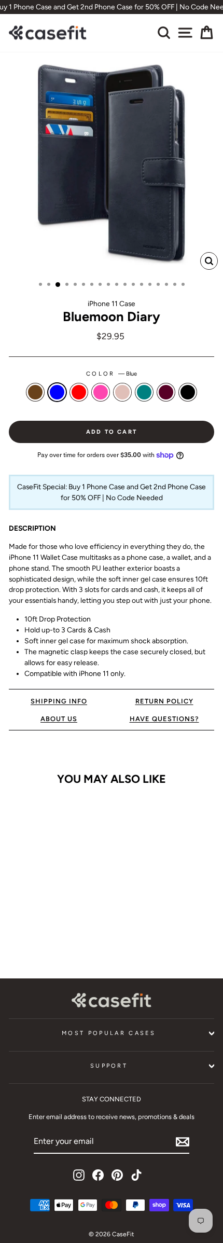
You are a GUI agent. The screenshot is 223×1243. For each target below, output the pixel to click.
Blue (57, 392)
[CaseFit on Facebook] (98, 1175)
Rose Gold (122, 392)
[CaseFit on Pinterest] (117, 1175)
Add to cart (47, 938)
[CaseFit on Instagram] (79, 1175)
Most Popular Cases (109, 1033)
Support (109, 1065)
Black (188, 392)
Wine (166, 392)
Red (79, 392)
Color (111, 373)
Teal (144, 392)
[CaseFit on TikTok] (136, 1175)
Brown (35, 392)
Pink (100, 392)
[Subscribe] (182, 1142)
